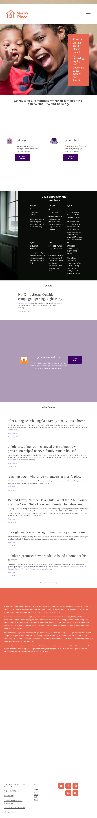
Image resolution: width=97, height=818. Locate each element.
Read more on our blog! (48, 583)
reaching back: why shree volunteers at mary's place (44, 476)
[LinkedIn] (68, 793)
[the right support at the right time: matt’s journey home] (48, 527)
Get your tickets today (25, 303)
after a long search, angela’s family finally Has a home (46, 421)
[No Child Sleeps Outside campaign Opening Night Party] (38, 291)
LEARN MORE (22, 157)
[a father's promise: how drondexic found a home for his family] (48, 551)
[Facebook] (68, 786)
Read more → (12, 433)
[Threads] (75, 793)
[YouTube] (61, 786)
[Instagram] (75, 786)
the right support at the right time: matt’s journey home (46, 532)
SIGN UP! (75, 360)
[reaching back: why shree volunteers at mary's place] (48, 472)
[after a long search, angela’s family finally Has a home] (48, 416)
